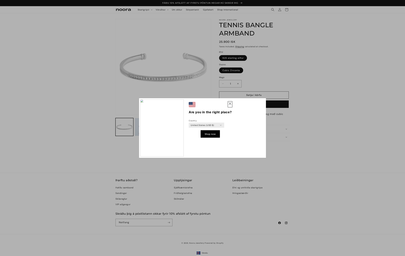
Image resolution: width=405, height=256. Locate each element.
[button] (230, 104)
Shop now (210, 134)
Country (193, 120)
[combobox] (202, 125)
